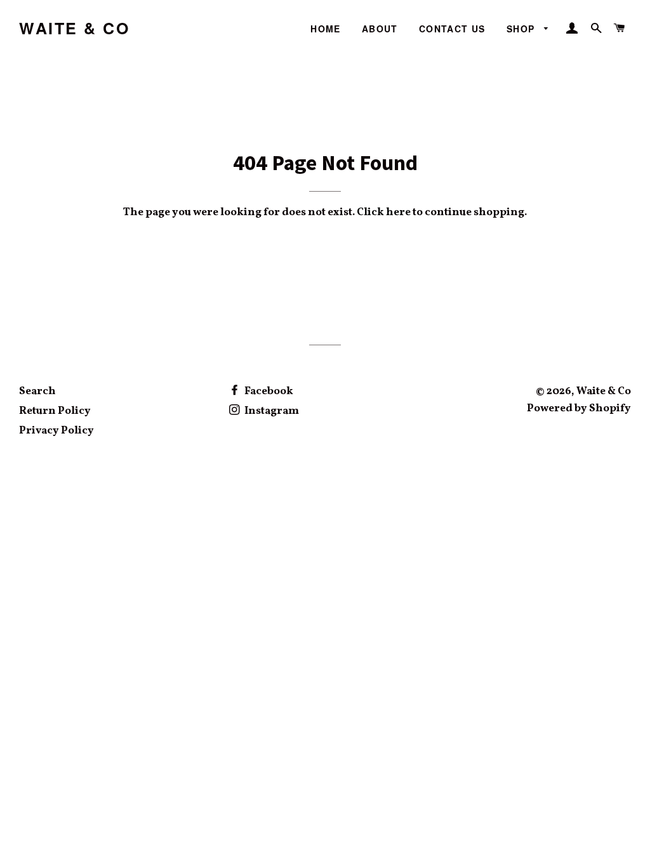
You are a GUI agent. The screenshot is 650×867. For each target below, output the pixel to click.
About (380, 28)
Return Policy (55, 411)
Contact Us (452, 28)
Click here (384, 212)
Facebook (267, 391)
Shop (522, 28)
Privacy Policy (56, 430)
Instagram (270, 411)
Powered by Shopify (579, 408)
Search (37, 391)
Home (325, 28)
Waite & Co (74, 28)
